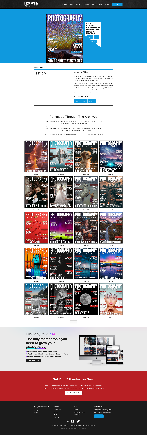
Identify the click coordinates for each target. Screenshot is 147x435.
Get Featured (77, 414)
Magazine (64, 4)
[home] (31, 4)
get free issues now (73, 393)
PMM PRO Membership (59, 411)
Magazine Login (57, 409)
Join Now (98, 416)
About (100, 4)
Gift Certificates (57, 417)
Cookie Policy (81, 425)
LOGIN (107, 4)
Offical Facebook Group (79, 412)
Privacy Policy (74, 425)
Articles (71, 4)
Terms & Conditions (90, 425)
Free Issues (86, 4)
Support (94, 4)
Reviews (78, 4)
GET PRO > (117, 4)
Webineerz (73, 428)
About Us (36, 410)
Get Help (76, 409)
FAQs (75, 411)
